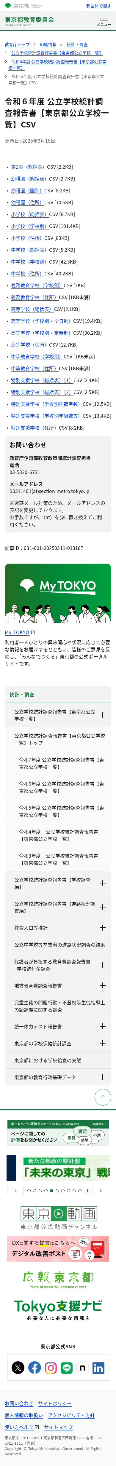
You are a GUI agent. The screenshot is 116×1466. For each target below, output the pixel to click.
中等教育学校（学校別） (37, 356)
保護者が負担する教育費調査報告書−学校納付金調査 (52, 965)
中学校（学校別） (30, 261)
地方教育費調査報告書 (38, 985)
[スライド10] (79, 1190)
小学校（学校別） (30, 225)
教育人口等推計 (31, 927)
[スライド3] (40, 1190)
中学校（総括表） (30, 249)
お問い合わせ (19, 1403)
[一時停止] (87, 1191)
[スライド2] (34, 1190)
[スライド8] (68, 1190)
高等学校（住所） (30, 344)
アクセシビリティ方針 (71, 1415)
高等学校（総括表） (32, 308)
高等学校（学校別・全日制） (42, 320)
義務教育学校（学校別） (37, 285)
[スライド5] (51, 1190)
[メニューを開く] (104, 21)
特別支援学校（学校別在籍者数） (47, 403)
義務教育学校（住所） (35, 297)
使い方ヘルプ (19, 1426)
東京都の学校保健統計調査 (42, 1043)
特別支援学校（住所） (35, 427)
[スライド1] (29, 1190)
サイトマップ (58, 1426)
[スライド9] (74, 1190)
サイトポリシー (55, 1403)
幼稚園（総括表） (30, 178)
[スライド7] (63, 1190)
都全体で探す (98, 6)
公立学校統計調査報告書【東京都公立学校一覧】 (54, 715)
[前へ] (15, 1190)
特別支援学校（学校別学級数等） (47, 415)
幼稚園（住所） (28, 202)
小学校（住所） (28, 237)
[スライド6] (57, 1190)
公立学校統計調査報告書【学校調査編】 (52, 883)
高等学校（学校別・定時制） (42, 332)
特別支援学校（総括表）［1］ (42, 380)
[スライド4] (46, 1190)
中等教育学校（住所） (35, 368)
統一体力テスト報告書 (38, 1026)
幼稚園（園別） (28, 190)
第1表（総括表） (29, 166)
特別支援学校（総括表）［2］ (42, 391)
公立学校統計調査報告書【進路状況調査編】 (54, 907)
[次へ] (101, 1190)
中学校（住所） (28, 273)
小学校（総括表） (30, 214)
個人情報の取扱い (24, 1415)
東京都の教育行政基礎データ (45, 1077)
